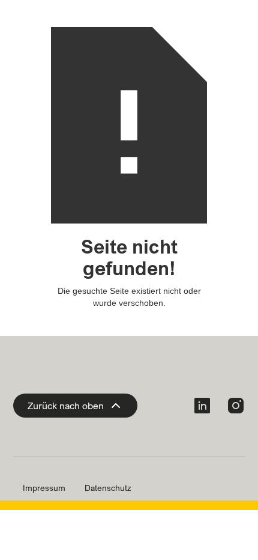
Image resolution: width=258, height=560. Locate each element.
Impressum (44, 488)
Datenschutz (108, 488)
